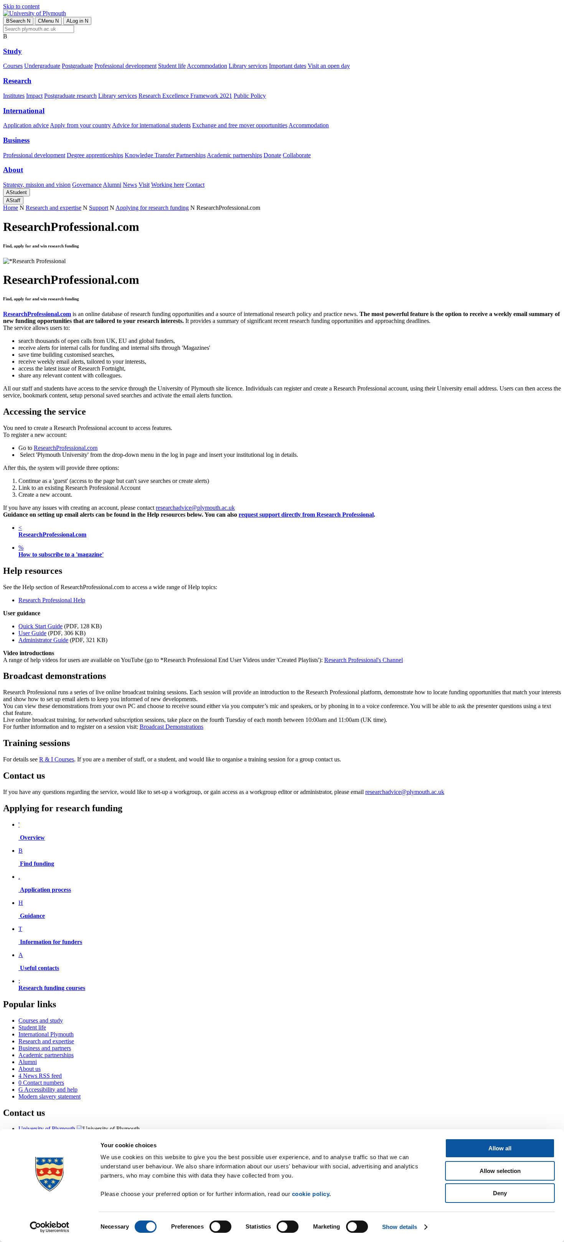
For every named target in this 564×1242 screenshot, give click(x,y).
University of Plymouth (46, 1128)
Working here (167, 184)
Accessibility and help (48, 1089)
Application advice (26, 125)
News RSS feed (40, 1075)
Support (98, 207)
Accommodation (207, 66)
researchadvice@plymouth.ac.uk (195, 507)
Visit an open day (329, 66)
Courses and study (40, 1020)
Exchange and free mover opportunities (239, 125)
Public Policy (250, 95)
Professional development (125, 66)
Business (16, 140)
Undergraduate (42, 66)
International (24, 111)
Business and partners (44, 1048)
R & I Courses (56, 759)
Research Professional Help (51, 600)
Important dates (287, 66)
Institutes (14, 95)
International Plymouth (46, 1034)
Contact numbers (41, 1082)
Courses (13, 66)
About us (29, 1069)
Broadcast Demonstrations (171, 726)
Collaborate (297, 155)
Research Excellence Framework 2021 (185, 95)
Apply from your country (80, 125)
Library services (248, 66)
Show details (399, 1227)
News (130, 184)
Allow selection (500, 1171)
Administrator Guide (43, 640)
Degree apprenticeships (95, 155)
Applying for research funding (152, 207)
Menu (48, 21)
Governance (87, 184)
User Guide (32, 633)
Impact (34, 95)
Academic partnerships (234, 155)
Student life (172, 66)
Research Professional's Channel (363, 660)
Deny (500, 1193)
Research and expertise (53, 207)
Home (10, 207)
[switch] (220, 1227)
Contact (195, 184)
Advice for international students (151, 125)
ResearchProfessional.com (65, 448)
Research (17, 81)
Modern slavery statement (49, 1096)
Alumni (112, 184)
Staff (13, 200)
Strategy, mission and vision (37, 184)
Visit (144, 184)
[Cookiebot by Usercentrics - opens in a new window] (49, 1227)
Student (16, 192)
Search (18, 21)
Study (12, 51)
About (13, 170)
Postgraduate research (70, 95)
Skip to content (21, 6)
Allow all (499, 1148)
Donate (272, 155)
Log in (77, 21)
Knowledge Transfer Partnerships (165, 155)
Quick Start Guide (40, 626)
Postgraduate (77, 66)
